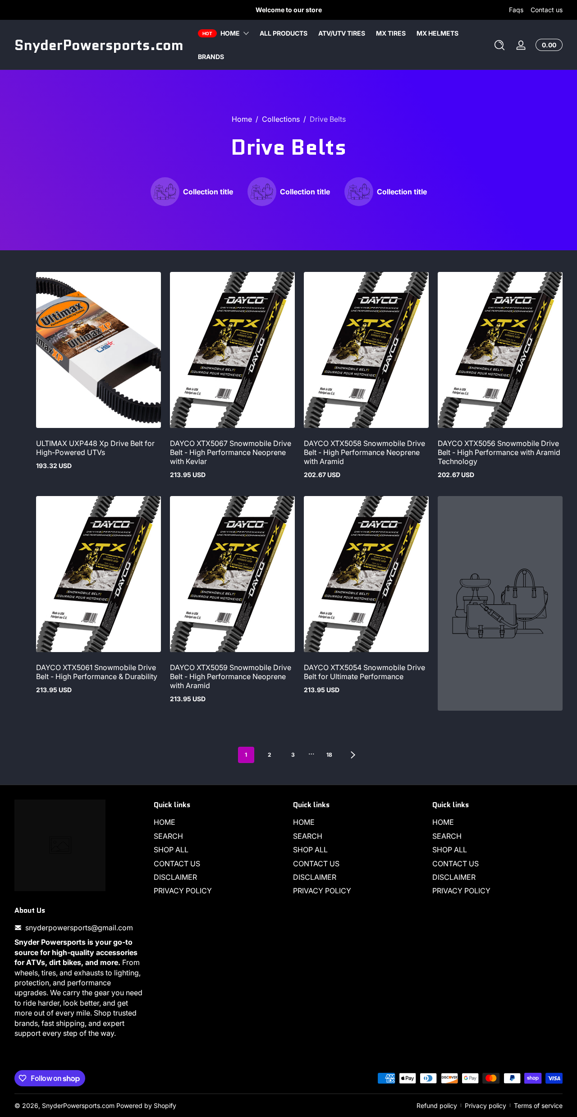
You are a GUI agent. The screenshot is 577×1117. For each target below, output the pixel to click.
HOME (164, 822)
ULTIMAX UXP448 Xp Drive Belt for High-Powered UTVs (95, 448)
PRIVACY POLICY (183, 890)
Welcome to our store (289, 10)
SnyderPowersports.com (78, 1105)
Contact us (547, 10)
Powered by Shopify (146, 1105)
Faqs (516, 10)
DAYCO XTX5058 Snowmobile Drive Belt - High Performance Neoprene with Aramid (364, 452)
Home (242, 119)
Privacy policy (485, 1105)
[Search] (499, 45)
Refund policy (437, 1105)
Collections (281, 119)
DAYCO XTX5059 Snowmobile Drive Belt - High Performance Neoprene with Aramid (230, 676)
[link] (192, 191)
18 (329, 754)
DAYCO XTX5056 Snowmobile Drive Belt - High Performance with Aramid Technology (499, 452)
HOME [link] (230, 33)
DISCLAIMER (175, 877)
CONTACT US (177, 863)
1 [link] (246, 754)
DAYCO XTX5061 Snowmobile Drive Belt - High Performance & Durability (96, 672)
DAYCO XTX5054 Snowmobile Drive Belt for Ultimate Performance (364, 672)
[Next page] (353, 755)
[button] (499, 45)
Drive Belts (328, 119)
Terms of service (538, 1105)
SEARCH (168, 836)
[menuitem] (219, 822)
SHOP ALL (171, 849)
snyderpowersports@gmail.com (79, 927)
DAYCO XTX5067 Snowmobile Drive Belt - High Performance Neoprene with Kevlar (230, 452)
